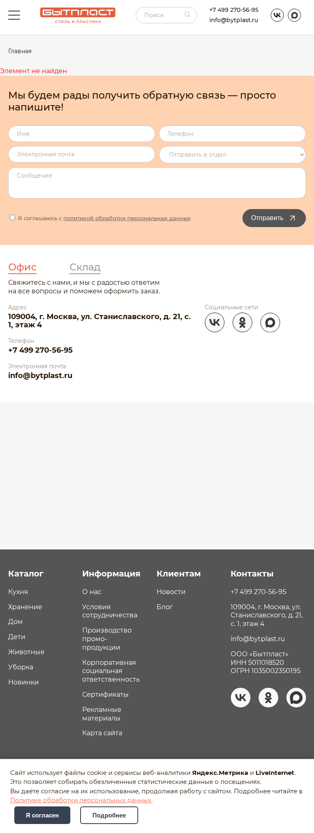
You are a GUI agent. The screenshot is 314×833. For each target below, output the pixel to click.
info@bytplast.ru (233, 20)
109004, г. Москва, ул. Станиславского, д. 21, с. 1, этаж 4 (99, 321)
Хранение (25, 607)
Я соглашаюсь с (103, 218)
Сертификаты (105, 694)
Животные (26, 652)
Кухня (18, 592)
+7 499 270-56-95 (233, 10)
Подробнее (109, 815)
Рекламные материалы (101, 714)
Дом (15, 622)
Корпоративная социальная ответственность (111, 671)
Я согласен (42, 815)
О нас (91, 592)
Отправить (267, 217)
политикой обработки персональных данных (127, 218)
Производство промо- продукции (107, 638)
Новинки (23, 682)
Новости (171, 592)
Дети (16, 637)
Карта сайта (102, 733)
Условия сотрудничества (109, 611)
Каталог (25, 574)
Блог (165, 607)
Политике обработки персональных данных (80, 800)
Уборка (20, 667)
